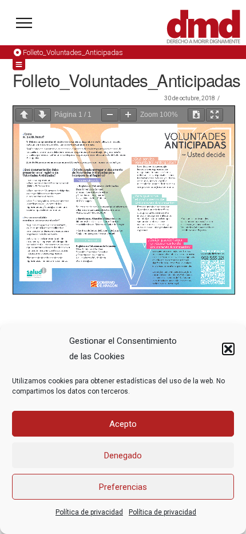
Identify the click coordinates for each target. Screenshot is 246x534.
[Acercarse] (128, 114)
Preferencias (123, 487)
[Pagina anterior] (24, 114)
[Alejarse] (109, 114)
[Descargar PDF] (196, 114)
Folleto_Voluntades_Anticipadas (73, 52)
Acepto (123, 424)
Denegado (123, 455)
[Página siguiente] (42, 114)
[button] (228, 349)
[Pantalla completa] (214, 114)
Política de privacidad (89, 512)
